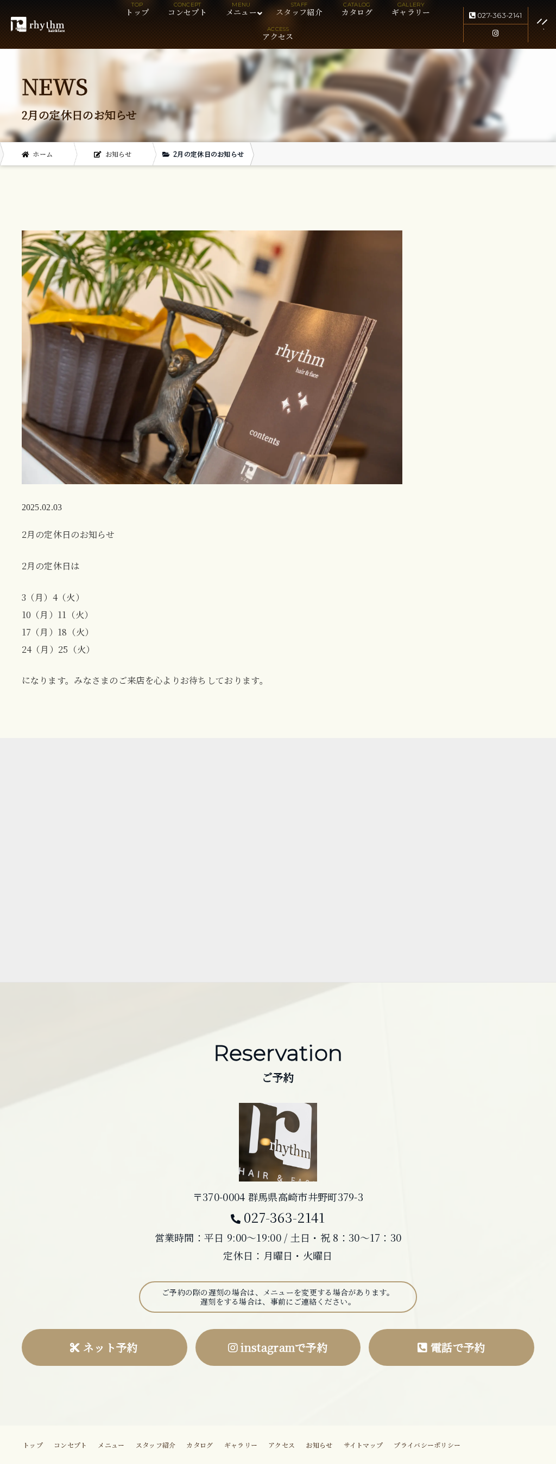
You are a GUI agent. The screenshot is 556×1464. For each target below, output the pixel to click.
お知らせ (319, 1444)
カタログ (357, 12)
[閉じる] (530, 24)
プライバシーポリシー (427, 1444)
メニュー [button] (241, 12)
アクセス (277, 36)
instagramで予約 (283, 1347)
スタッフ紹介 (299, 12)
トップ (137, 12)
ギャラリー (411, 12)
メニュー (111, 1444)
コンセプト (187, 12)
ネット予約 (109, 1347)
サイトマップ (363, 1444)
